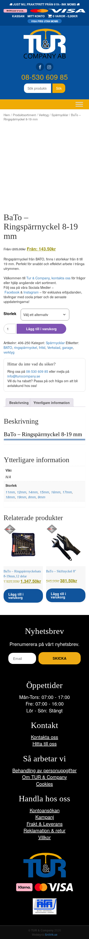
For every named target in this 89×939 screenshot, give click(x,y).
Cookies (44, 783)
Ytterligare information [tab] (51, 402)
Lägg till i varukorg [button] (15, 596)
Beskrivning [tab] (19, 402)
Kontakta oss (44, 736)
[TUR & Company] (44, 43)
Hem (7, 115)
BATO (8, 347)
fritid (42, 347)
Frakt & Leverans (45, 823)
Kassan (18, 16)
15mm (44, 492)
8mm (32, 497)
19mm (21, 497)
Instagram (31, 292)
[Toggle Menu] (79, 104)
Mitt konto (36, 16)
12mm (21, 492)
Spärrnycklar (60, 115)
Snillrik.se (51, 934)
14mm (33, 492)
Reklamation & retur (44, 830)
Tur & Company (38, 278)
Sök (59, 88)
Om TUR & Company (44, 776)
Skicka (59, 658)
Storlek (10, 313)
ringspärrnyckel (25, 347)
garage (67, 347)
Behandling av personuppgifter (44, 770)
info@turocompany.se (23, 376)
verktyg (9, 352)
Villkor (44, 837)
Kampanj (44, 816)
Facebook (12, 292)
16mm (56, 492)
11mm (10, 492)
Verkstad (53, 347)
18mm (10, 497)
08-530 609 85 (44, 77)
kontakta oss (61, 278)
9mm (41, 497)
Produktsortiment (24, 115)
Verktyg (44, 115)
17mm (67, 492)
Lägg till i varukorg (41, 328)
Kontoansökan (45, 810)
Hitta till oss (45, 743)
